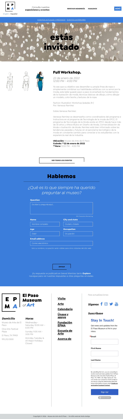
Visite (62, 298)
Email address (37, 238)
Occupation (69, 229)
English (6, 14)
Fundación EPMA (65, 324)
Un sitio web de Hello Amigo (79, 416)
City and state (70, 219)
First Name (96, 348)
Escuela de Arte (65, 332)
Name (33, 219)
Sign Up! (104, 392)
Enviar (62, 267)
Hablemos (92, 9)
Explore (87, 273)
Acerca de (64, 339)
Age (32, 229)
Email (93, 337)
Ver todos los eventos (61, 160)
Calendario (65, 309)
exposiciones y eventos (37, 10)
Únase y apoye (63, 316)
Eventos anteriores (76, 20)
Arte (61, 304)
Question (35, 200)
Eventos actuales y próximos (51, 20)
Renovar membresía (76, 9)
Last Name (96, 360)
